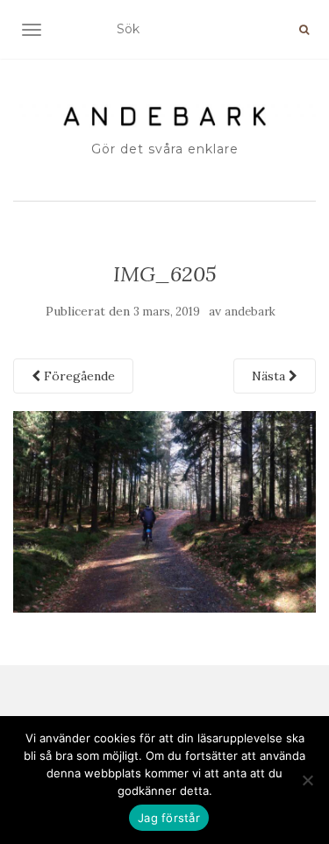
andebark (250, 311)
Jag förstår (169, 818)
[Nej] (307, 780)
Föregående (77, 376)
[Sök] (304, 30)
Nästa (270, 376)
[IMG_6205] (164, 510)
